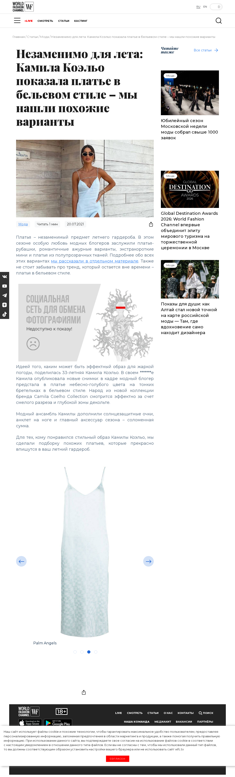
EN (205, 6)
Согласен (117, 758)
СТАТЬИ (63, 20)
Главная (19, 37)
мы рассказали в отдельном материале (94, 261)
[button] (21, 561)
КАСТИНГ (80, 20)
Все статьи (203, 50)
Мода (44, 37)
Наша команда (136, 721)
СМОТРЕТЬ (45, 20)
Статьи (32, 37)
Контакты (186, 713)
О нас (168, 713)
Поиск (207, 713)
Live (118, 713)
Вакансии (184, 721)
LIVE (29, 20)
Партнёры (205, 721)
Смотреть (135, 713)
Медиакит (162, 721)
